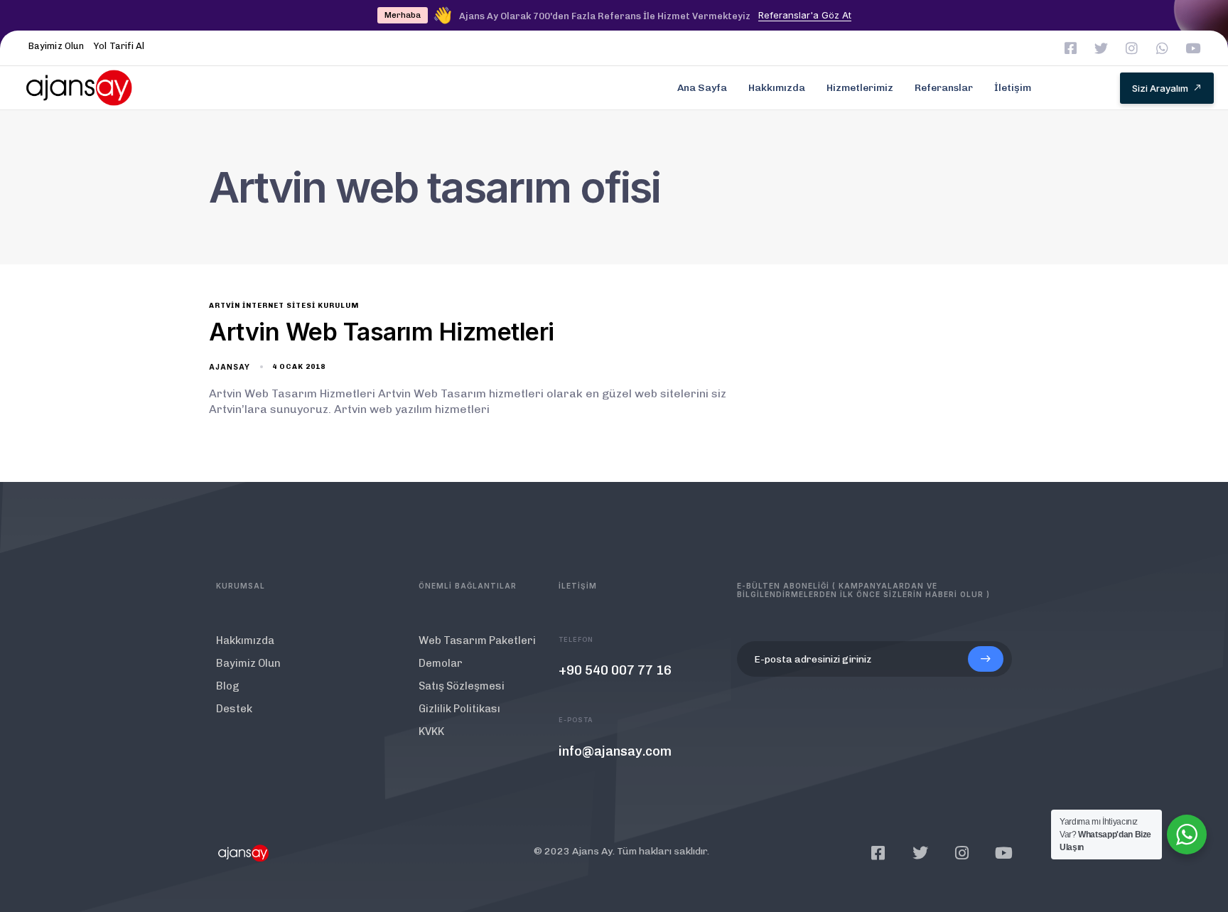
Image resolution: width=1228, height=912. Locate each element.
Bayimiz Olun (56, 46)
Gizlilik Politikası (459, 708)
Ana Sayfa (702, 88)
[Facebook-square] (1070, 48)
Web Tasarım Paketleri (477, 640)
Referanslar (944, 88)
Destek (234, 708)
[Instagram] (1131, 48)
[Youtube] (1193, 48)
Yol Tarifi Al (119, 46)
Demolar (441, 663)
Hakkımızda (776, 88)
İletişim (1012, 88)
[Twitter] (1101, 48)
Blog (227, 686)
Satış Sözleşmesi (462, 686)
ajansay (229, 367)
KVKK (431, 731)
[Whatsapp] (1162, 48)
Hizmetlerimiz (859, 88)
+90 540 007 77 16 (615, 670)
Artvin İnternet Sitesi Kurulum (284, 305)
